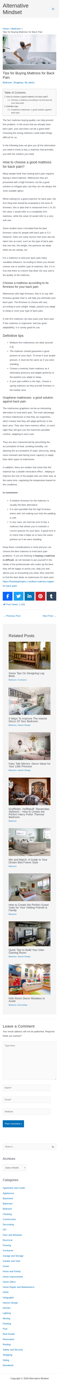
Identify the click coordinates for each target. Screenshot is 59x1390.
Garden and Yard (11, 1261)
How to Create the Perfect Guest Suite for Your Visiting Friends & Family (29, 907)
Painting (7, 1323)
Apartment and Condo (14, 1188)
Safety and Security (13, 1349)
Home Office (9, 1282)
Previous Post (11, 616)
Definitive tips (12, 106)
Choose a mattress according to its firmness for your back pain (31, 101)
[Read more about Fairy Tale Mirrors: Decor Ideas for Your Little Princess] (29, 746)
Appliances (8, 1193)
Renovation (8, 1339)
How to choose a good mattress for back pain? (27, 96)
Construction (9, 1219)
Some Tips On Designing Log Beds (26, 674)
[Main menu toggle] (53, 9)
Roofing (7, 1344)
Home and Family (12, 1271)
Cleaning (7, 1214)
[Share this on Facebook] (7, 596)
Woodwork (8, 1365)
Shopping (18, 82)
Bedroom (7, 82)
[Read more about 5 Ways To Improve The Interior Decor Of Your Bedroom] (29, 700)
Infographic (8, 1297)
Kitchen (6, 1308)
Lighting (7, 1313)
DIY (5, 1229)
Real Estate (9, 1334)
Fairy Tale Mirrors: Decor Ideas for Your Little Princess (29, 765)
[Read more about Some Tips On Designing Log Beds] (29, 655)
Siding (6, 1360)
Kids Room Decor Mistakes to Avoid (27, 1000)
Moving (6, 1318)
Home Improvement (13, 1276)
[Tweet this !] (18, 596)
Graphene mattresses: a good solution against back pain (31, 111)
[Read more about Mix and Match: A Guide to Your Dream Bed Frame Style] (29, 842)
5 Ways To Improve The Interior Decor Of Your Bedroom (28, 720)
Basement (8, 1198)
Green (6, 1266)
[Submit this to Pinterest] (40, 596)
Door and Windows (12, 1235)
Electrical (7, 1240)
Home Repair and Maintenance (18, 1287)
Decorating (22, 1005)
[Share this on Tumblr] (51, 596)
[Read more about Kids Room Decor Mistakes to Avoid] (29, 979)
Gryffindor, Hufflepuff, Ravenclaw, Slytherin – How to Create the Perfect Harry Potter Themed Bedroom (29, 813)
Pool (5, 1329)
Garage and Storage (13, 1256)
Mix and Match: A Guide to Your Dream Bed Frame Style (28, 861)
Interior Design (24, 725)
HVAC (6, 1292)
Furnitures (22, 680)
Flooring (7, 1245)
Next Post (49, 616)
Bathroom (8, 1203)
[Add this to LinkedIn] (29, 596)
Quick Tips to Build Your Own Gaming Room (26, 951)
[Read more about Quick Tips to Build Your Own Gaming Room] (29, 933)
